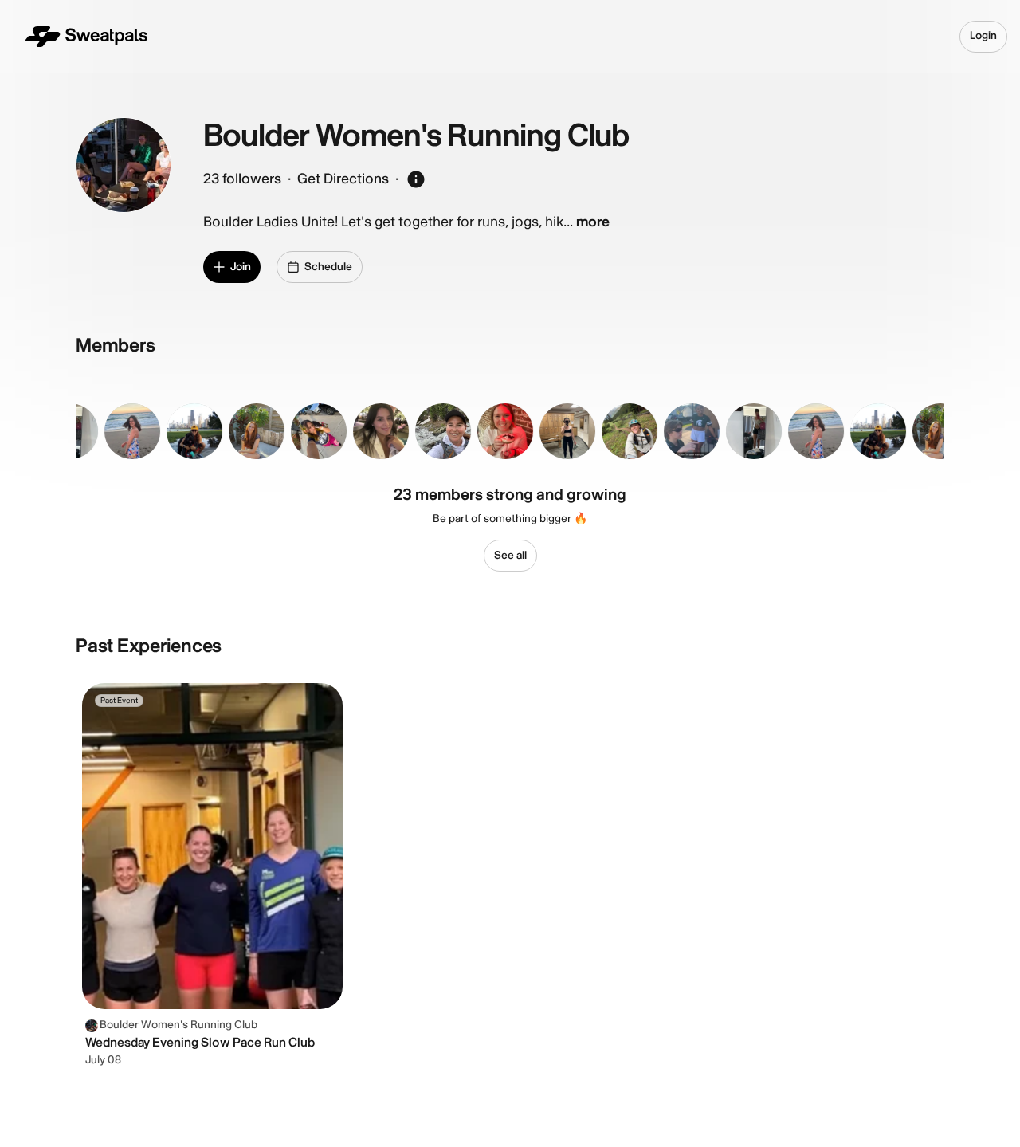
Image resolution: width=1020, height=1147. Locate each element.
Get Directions (343, 179)
